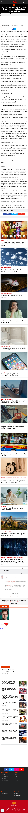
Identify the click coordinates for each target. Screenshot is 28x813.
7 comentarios (5, 27)
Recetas (16, 786)
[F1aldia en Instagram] (16, 769)
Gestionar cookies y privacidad (8, 809)
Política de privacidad (20, 809)
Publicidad (17, 810)
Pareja (16, 780)
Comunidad (23, 810)
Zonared (16, 793)
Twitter (15, 213)
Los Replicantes (5, 776)
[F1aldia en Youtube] (21, 769)
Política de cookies (4, 810)
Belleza (16, 778)
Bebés (16, 782)
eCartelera (4, 778)
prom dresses (10, 585)
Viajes (16, 788)
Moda (16, 776)
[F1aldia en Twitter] (11, 769)
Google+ (22, 213)
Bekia (16, 774)
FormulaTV (4, 774)
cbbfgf (6, 575)
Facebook (7, 213)
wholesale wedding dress (18, 577)
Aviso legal (17, 808)
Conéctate (11, 590)
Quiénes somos (10, 808)
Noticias (6, 13)
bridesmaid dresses (11, 581)
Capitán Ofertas (18, 795)
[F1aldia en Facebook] (6, 769)
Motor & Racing (5, 793)
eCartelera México (5, 780)
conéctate (17, 601)
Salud (16, 784)
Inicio (1, 13)
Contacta (12, 810)
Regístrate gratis (10, 601)
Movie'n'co (4, 782)
